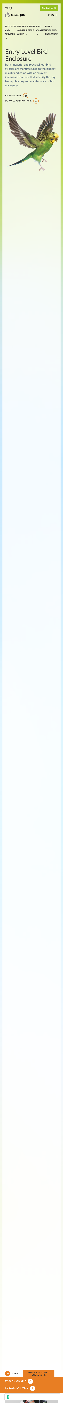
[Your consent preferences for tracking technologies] (32, 1397)
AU (6, 8)
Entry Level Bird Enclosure (38, 1373)
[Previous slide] (7, 1373)
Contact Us (47, 8)
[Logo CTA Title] (15, 15)
